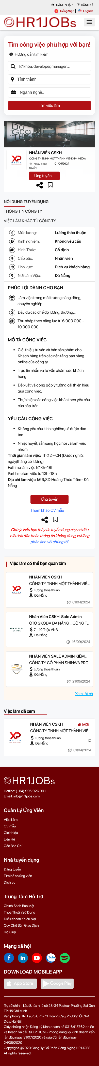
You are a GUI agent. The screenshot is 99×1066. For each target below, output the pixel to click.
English (88, 11)
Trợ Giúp (10, 932)
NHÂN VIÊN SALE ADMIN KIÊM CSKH (57, 656)
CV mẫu (10, 826)
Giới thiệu (11, 833)
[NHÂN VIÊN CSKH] (16, 589)
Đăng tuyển (12, 869)
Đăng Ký (87, 5)
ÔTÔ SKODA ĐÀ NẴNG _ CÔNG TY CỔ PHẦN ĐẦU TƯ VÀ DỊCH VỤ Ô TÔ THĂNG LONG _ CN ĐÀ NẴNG (59, 623)
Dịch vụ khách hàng (72, 267)
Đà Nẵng (62, 275)
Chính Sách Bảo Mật (19, 906)
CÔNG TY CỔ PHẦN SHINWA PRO (59, 662)
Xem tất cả (84, 693)
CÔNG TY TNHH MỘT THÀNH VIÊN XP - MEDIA (57, 158)
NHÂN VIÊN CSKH (45, 152)
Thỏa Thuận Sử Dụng (19, 912)
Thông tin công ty (23, 211)
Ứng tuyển (43, 175)
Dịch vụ (9, 882)
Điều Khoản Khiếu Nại (20, 919)
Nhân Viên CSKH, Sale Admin (55, 616)
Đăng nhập (64, 5)
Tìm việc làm (49, 105)
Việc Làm (11, 820)
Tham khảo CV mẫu (47, 510)
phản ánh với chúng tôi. (49, 541)
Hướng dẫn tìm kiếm (31, 54)
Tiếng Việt (67, 11)
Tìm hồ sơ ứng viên (18, 876)
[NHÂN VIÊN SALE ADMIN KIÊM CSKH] (16, 668)
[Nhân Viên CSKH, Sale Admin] (16, 629)
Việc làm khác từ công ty (30, 220)
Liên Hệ (9, 839)
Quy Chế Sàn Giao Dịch (21, 925)
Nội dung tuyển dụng (26, 201)
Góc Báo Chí (13, 846)
